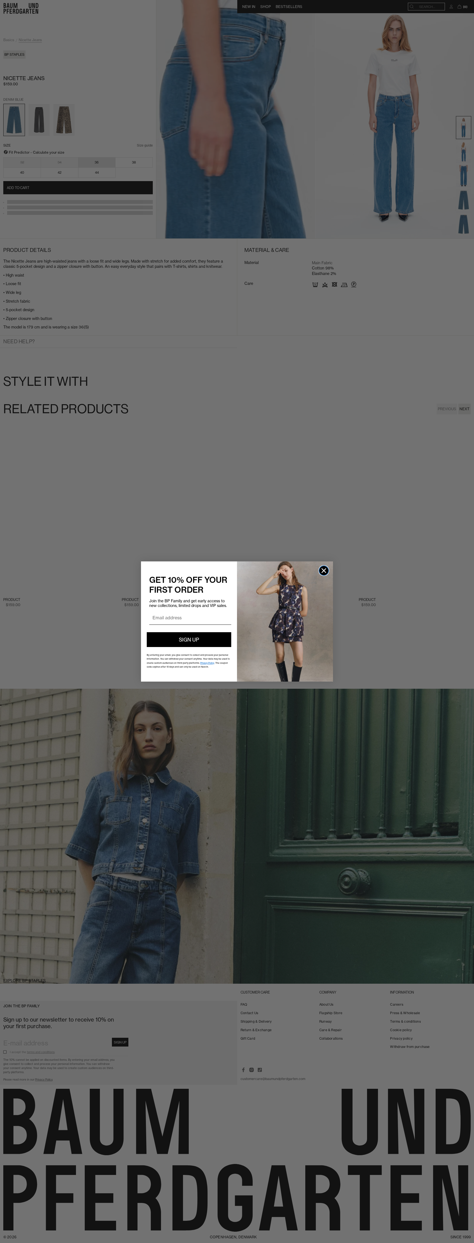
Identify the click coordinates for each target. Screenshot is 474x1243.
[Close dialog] (324, 570)
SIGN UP (189, 640)
